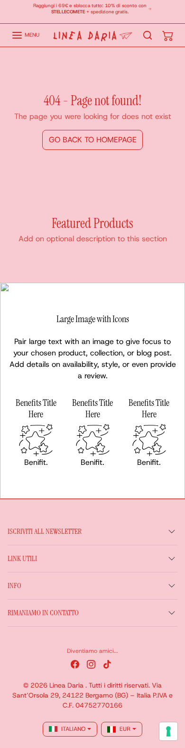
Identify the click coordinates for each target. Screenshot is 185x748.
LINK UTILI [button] (22, 558)
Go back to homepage (93, 140)
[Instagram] (91, 664)
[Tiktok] (107, 664)
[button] (25, 35)
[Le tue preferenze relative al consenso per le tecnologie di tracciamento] (168, 731)
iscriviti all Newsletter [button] (45, 531)
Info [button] (14, 586)
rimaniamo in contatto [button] (43, 613)
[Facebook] (75, 664)
